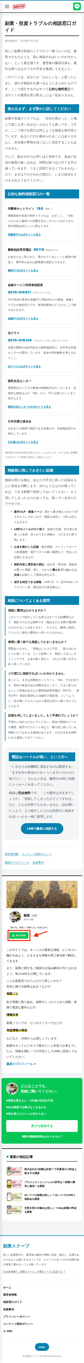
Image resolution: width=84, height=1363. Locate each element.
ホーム (7, 1287)
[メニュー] (7, 6)
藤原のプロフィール (17, 862)
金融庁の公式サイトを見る (23, 318)
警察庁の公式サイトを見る (23, 270)
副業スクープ (16, 1245)
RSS (9, 1331)
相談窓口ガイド (12, 1301)
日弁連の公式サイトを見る (23, 441)
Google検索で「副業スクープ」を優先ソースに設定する (33, 1271)
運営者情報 (12, 854)
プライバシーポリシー (16, 1316)
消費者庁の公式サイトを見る (24, 234)
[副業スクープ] (19, 6)
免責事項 (38, 862)
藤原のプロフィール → (21, 1064)
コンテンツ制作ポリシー (37, 854)
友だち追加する (42, 1126)
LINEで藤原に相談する (42, 828)
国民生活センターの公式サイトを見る (29, 406)
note (42, 1347)
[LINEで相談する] (77, 6)
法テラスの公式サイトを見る (24, 366)
